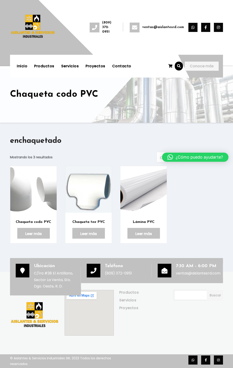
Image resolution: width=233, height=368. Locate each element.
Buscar (215, 295)
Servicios (70, 66)
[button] (179, 66)
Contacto (121, 66)
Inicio (22, 66)
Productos (44, 66)
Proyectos (95, 66)
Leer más (33, 233)
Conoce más (202, 66)
